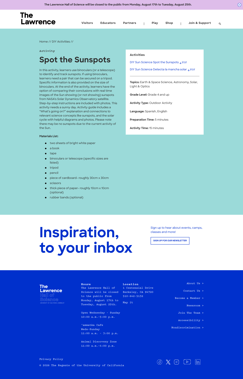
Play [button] (155, 23)
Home (43, 41)
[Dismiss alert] (239, 5)
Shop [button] (169, 23)
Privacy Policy (51, 359)
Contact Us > (193, 291)
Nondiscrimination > (187, 328)
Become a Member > (189, 298)
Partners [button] (129, 23)
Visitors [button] (87, 23)
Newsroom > (195, 305)
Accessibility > (191, 320)
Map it (128, 302)
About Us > (195, 283)
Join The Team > (191, 313)
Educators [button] (108, 23)
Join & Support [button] (200, 23)
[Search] (219, 24)
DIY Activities (61, 41)
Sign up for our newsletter (170, 241)
